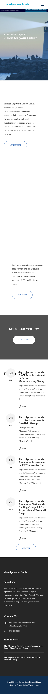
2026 (24, 406)
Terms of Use (33, 685)
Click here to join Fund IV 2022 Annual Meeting (36, 10)
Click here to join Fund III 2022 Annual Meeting (36, 9)
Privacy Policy (22, 685)
